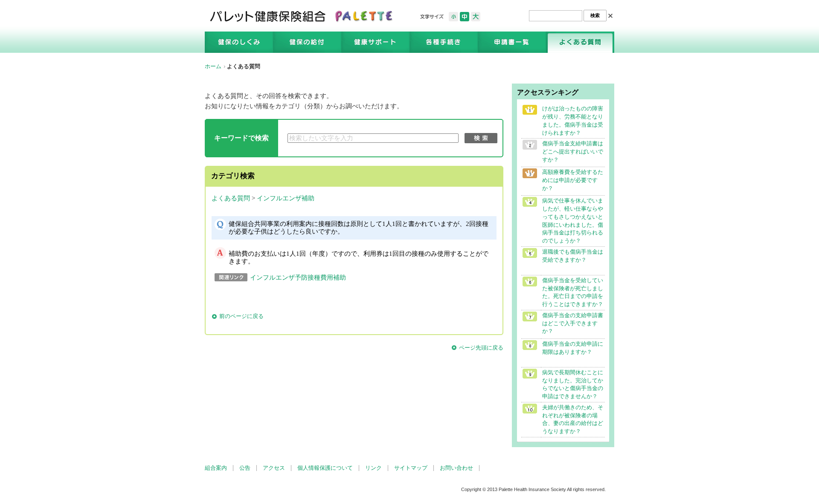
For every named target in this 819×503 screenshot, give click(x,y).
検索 (481, 138)
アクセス (274, 468)
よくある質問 (231, 198)
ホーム (213, 66)
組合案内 (216, 468)
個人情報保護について (325, 468)
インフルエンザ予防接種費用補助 (298, 277)
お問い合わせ (456, 468)
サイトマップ (410, 468)
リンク (373, 468)
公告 (244, 468)
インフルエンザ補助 (285, 198)
